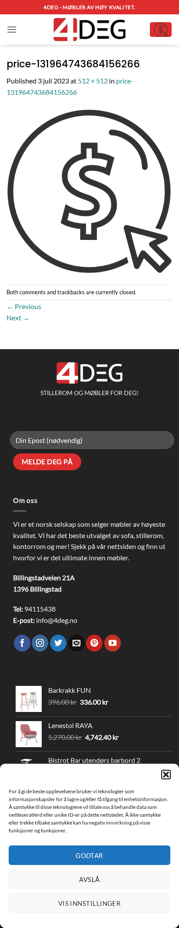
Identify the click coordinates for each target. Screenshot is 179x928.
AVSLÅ (89, 879)
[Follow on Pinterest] (94, 643)
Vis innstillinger (89, 903)
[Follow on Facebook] (22, 643)
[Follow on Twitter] (58, 643)
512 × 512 (93, 81)
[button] (166, 774)
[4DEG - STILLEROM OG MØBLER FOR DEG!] (89, 30)
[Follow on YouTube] (112, 643)
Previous (24, 306)
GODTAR (89, 855)
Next (18, 317)
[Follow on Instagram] (40, 643)
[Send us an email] (76, 643)
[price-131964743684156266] (89, 190)
